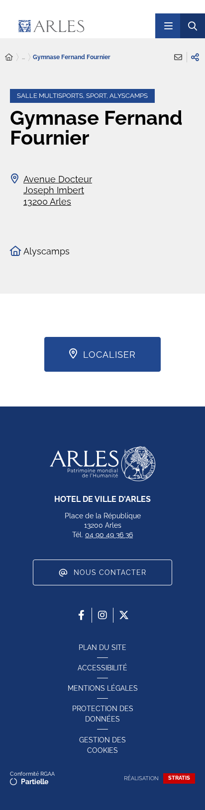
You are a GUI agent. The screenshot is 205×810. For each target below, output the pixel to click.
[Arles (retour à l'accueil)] (78, 25)
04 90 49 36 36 (109, 535)
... (23, 57)
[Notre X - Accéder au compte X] (123, 615)
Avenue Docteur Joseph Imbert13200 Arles (57, 190)
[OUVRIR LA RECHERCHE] (192, 25)
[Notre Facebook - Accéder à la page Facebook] (81, 615)
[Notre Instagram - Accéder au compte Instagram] (102, 615)
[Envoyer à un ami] (178, 57)
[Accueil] (9, 57)
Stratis (179, 778)
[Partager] (195, 57)
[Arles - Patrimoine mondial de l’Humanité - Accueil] (102, 464)
